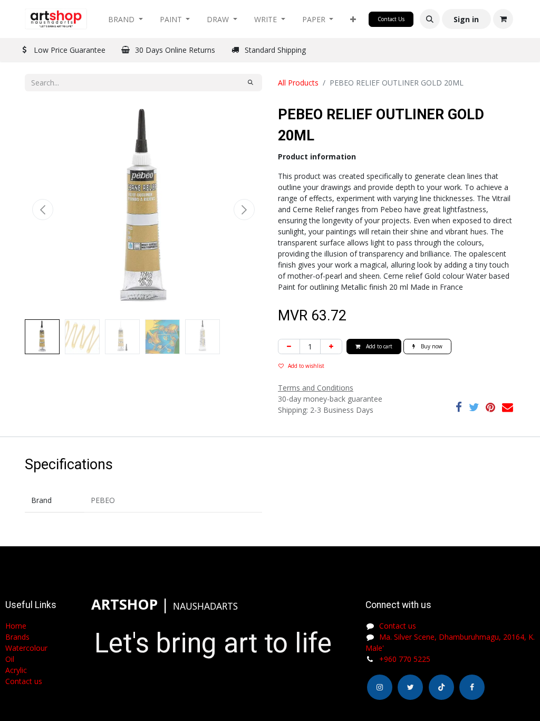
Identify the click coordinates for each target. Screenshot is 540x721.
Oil (9, 659)
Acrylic (16, 670)
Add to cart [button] (378, 346)
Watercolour (26, 648)
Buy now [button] (430, 346)
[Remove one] (289, 346)
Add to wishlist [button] (306, 365)
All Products (298, 83)
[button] (353, 19)
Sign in (466, 19)
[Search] (250, 82)
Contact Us (391, 19)
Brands (17, 637)
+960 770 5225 (404, 659)
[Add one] (331, 346)
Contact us (397, 626)
